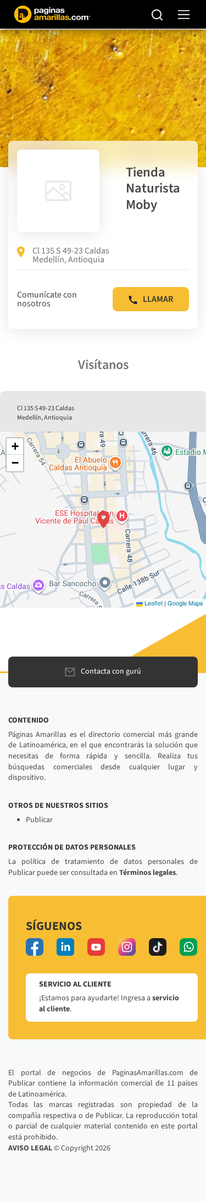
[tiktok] (157, 947)
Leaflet (153, 602)
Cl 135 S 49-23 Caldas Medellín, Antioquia (70, 255)
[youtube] (96, 947)
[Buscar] (157, 14)
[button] (103, 519)
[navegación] (184, 14)
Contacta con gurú (111, 671)
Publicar (39, 819)
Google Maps (185, 602)
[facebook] (34, 947)
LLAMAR (158, 299)
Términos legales (147, 872)
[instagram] (127, 947)
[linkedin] (65, 947)
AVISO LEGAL (30, 1148)
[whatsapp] (188, 947)
